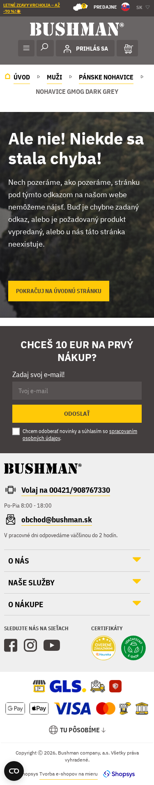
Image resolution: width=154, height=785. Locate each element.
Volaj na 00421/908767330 (65, 490)
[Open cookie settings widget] (14, 771)
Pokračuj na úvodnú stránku (58, 291)
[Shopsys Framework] (117, 774)
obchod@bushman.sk (56, 519)
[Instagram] (30, 645)
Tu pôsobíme (80, 730)
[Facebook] (10, 645)
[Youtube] (52, 645)
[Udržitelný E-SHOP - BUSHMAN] (133, 649)
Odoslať (77, 413)
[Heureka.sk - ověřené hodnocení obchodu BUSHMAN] (103, 649)
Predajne (100, 6)
